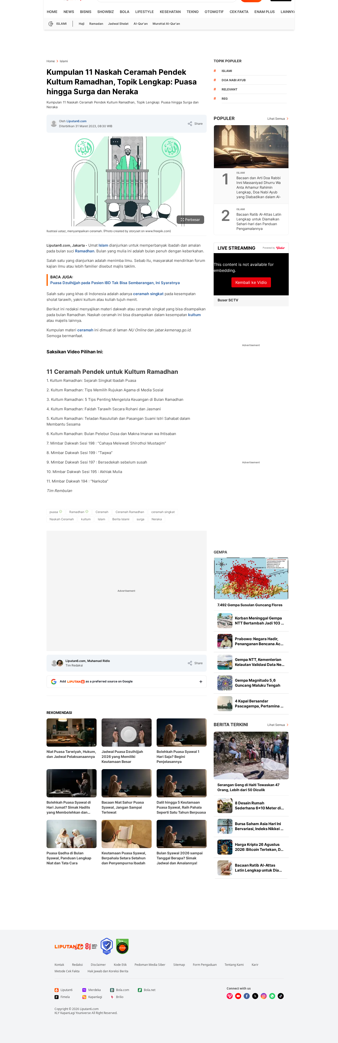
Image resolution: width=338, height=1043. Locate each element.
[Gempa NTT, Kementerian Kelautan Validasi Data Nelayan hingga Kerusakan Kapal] (224, 662)
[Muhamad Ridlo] (60, 663)
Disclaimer (98, 965)
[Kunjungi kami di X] (255, 996)
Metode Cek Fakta (67, 971)
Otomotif (214, 11)
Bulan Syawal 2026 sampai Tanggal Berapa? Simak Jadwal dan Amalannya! (180, 858)
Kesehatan (170, 11)
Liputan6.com (77, 121)
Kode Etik (120, 965)
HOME (52, 11)
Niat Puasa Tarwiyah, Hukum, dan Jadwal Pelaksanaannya (71, 754)
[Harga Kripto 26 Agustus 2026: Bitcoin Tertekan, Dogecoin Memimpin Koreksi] (224, 847)
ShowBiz (105, 11)
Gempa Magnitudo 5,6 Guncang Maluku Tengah (257, 683)
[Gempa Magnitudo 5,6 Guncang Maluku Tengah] (224, 682)
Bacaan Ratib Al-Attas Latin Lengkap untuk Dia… (258, 868)
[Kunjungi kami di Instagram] (264, 996)
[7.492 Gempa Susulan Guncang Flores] (251, 578)
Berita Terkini (231, 724)
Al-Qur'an (141, 23)
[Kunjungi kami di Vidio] (230, 996)
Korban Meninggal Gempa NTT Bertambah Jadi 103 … (259, 620)
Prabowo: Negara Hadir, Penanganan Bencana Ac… (259, 641)
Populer (224, 118)
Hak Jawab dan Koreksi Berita (108, 971)
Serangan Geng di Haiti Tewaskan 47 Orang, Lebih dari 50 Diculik (248, 787)
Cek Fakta (239, 11)
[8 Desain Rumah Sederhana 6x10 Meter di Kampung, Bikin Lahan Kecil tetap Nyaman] (224, 805)
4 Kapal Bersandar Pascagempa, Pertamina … (259, 703)
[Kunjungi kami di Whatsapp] (272, 996)
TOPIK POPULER (227, 61)
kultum (194, 314)
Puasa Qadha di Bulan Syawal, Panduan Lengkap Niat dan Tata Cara (69, 858)
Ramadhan (84, 251)
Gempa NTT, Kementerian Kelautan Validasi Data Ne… (259, 662)
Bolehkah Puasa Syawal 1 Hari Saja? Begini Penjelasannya (178, 756)
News (69, 11)
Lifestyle (144, 11)
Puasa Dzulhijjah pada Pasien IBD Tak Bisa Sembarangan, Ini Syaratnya (115, 282)
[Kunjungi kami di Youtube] (238, 996)
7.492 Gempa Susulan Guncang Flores (249, 605)
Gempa (220, 552)
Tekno (193, 11)
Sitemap (179, 965)
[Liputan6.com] (54, 123)
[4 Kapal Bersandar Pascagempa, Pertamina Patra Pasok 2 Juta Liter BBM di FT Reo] (224, 703)
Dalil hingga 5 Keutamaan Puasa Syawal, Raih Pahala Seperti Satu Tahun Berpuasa (181, 807)
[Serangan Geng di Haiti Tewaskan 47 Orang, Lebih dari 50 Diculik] (251, 755)
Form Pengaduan (205, 965)
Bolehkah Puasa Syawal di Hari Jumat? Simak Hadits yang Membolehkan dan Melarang (69, 807)
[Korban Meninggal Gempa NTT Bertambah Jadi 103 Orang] (224, 620)
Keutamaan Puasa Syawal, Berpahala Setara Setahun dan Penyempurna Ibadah (124, 858)
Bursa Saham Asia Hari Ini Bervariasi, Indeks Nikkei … (259, 826)
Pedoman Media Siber (150, 965)
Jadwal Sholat (118, 23)
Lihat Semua (276, 118)
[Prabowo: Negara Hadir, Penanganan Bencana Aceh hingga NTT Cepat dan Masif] (224, 641)
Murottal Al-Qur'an (166, 23)
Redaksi (77, 965)
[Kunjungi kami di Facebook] (247, 996)
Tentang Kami (234, 965)
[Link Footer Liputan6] (76, 946)
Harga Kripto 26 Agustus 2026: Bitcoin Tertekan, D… (259, 847)
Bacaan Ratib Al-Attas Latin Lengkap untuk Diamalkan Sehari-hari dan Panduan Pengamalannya (258, 221)
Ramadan (96, 23)
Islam (103, 245)
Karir (255, 965)
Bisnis (85, 11)
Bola (124, 11)
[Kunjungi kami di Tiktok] (281, 996)
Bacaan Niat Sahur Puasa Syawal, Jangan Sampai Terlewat (123, 807)
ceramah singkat (148, 293)
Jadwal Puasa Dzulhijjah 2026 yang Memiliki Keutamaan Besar (122, 756)
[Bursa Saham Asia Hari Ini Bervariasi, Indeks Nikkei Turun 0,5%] (224, 826)
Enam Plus (264, 11)
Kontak (59, 965)
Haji (81, 23)
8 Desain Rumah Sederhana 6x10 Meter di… (259, 805)
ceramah (85, 330)
